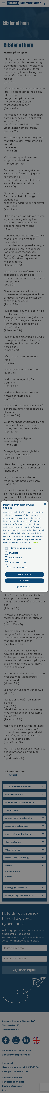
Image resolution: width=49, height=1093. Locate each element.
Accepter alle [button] (24, 574)
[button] (24, 586)
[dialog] (24, 546)
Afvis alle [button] (24, 581)
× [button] (45, 504)
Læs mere (34, 542)
